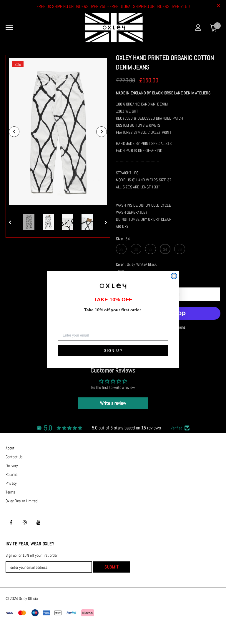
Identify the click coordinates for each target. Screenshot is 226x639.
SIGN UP (113, 351)
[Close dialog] (174, 276)
